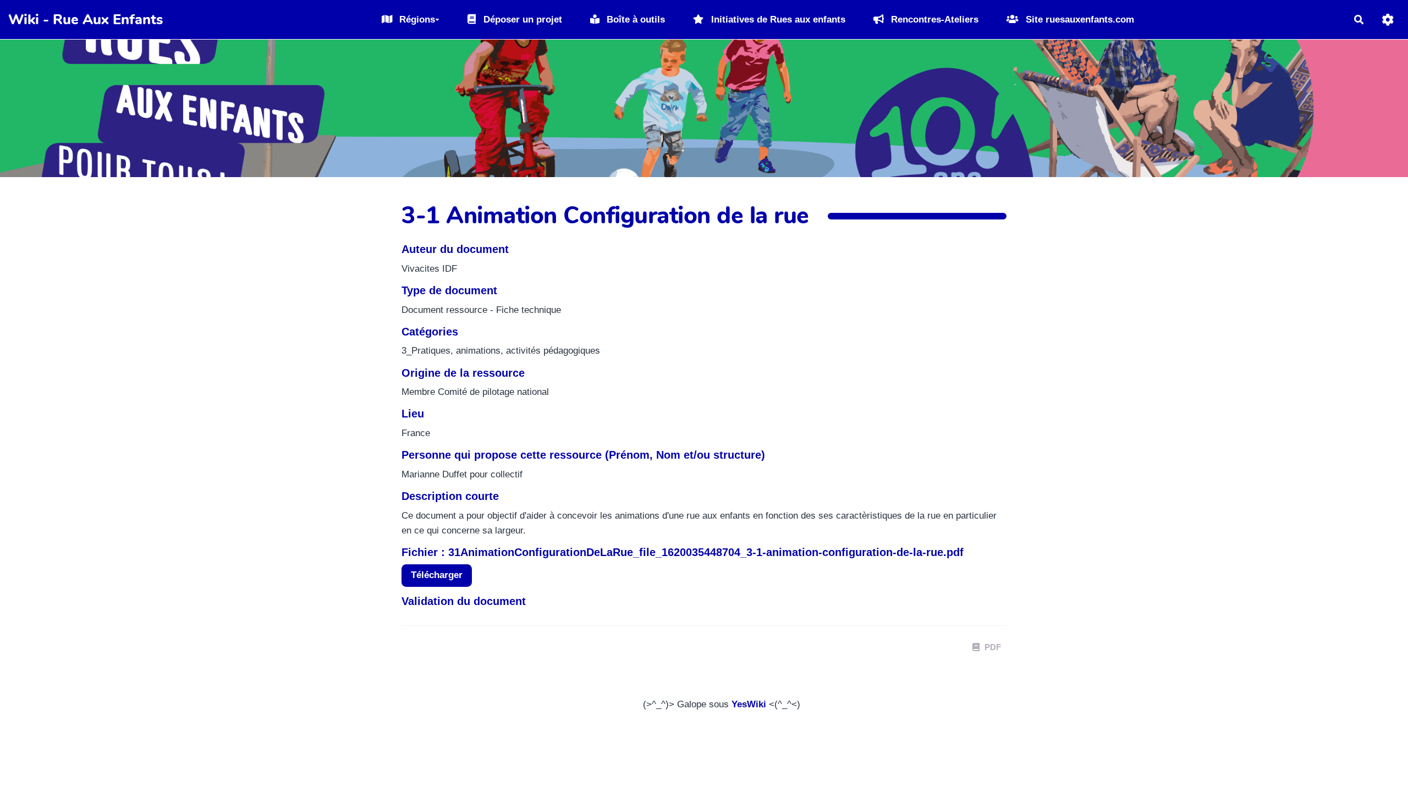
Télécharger (437, 575)
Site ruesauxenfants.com (1078, 19)
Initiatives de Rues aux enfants (776, 19)
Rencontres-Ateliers (933, 19)
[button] (1388, 19)
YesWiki (749, 704)
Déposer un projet (521, 19)
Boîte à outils (634, 19)
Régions (416, 19)
